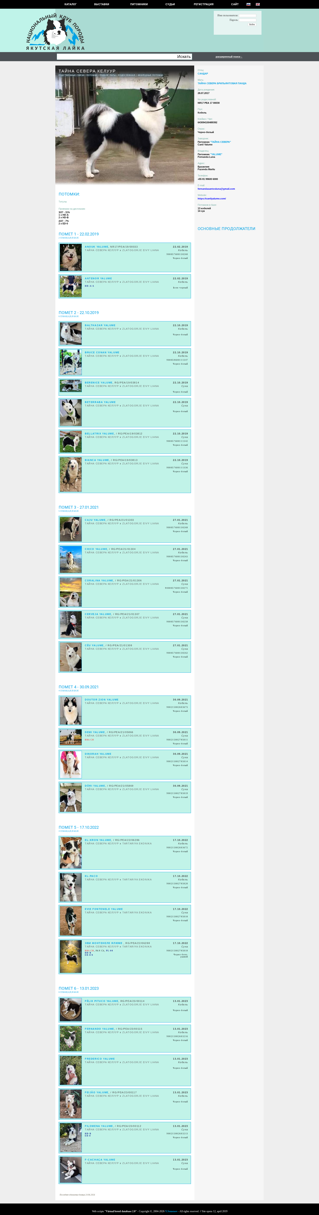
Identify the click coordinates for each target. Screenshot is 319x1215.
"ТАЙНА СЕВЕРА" (220, 142)
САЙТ (235, 4)
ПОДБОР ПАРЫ (108, 75)
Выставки (101, 4)
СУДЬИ (170, 4)
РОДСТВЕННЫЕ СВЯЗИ (71, 75)
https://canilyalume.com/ (212, 198)
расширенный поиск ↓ (229, 56)
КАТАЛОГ (70, 4)
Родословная (126, 75)
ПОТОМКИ (91, 75)
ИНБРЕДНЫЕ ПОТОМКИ (150, 75)
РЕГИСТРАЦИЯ (204, 4)
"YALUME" (216, 154)
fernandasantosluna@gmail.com (216, 188)
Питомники (139, 4)
